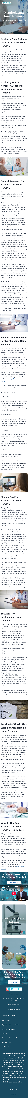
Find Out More (14, 882)
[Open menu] (23, 2)
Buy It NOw (14, 982)
